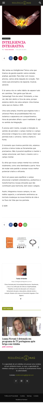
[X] (15, 58)
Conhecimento (6, 38)
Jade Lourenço (7, 347)
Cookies (22, 396)
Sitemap (29, 396)
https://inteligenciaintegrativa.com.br (21, 281)
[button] (3, 3)
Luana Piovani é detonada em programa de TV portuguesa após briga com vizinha (18, 341)
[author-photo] (21, 275)
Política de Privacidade (11, 396)
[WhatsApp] (25, 58)
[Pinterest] (20, 58)
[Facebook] (11, 58)
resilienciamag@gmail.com (25, 375)
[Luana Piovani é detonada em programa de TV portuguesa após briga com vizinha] (21, 326)
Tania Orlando (9, 49)
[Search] (40, 3)
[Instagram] (21, 381)
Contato (36, 396)
